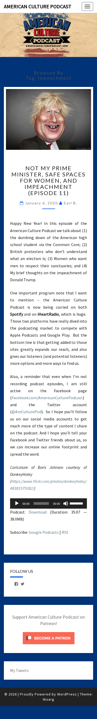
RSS (65, 532)
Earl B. (70, 203)
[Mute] (65, 503)
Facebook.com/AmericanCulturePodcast (47, 397)
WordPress (67, 694)
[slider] (77, 503)
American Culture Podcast (37, 6)
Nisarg (48, 699)
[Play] (16, 503)
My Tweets (19, 670)
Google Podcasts (44, 532)
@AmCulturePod (26, 411)
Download (38, 512)
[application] (48, 503)
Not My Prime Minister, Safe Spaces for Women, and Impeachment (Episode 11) (48, 181)
